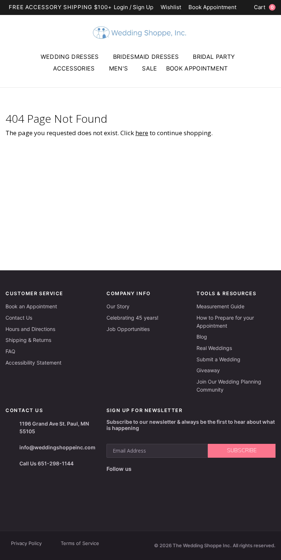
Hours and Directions (30, 329)
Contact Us (18, 318)
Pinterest (162, 480)
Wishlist (171, 7)
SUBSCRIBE (241, 450)
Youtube (144, 480)
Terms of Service (80, 543)
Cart (264, 7)
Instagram (127, 481)
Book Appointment (212, 7)
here (141, 133)
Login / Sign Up (133, 7)
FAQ (10, 351)
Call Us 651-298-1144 (46, 463)
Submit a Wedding (218, 359)
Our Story (118, 306)
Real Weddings (214, 348)
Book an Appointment (31, 306)
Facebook (113, 480)
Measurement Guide (220, 306)
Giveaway (208, 370)
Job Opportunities (128, 329)
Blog (201, 337)
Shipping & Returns (28, 340)
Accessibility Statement (33, 362)
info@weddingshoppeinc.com (57, 447)
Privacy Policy (26, 543)
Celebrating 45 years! (132, 318)
